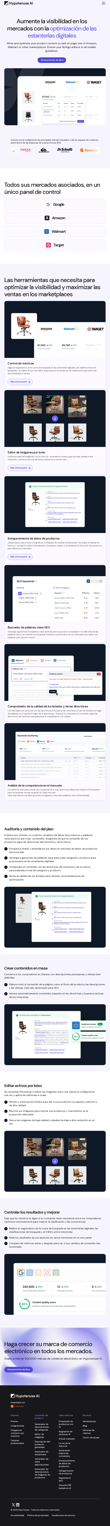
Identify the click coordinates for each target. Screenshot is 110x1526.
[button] (103, 3)
